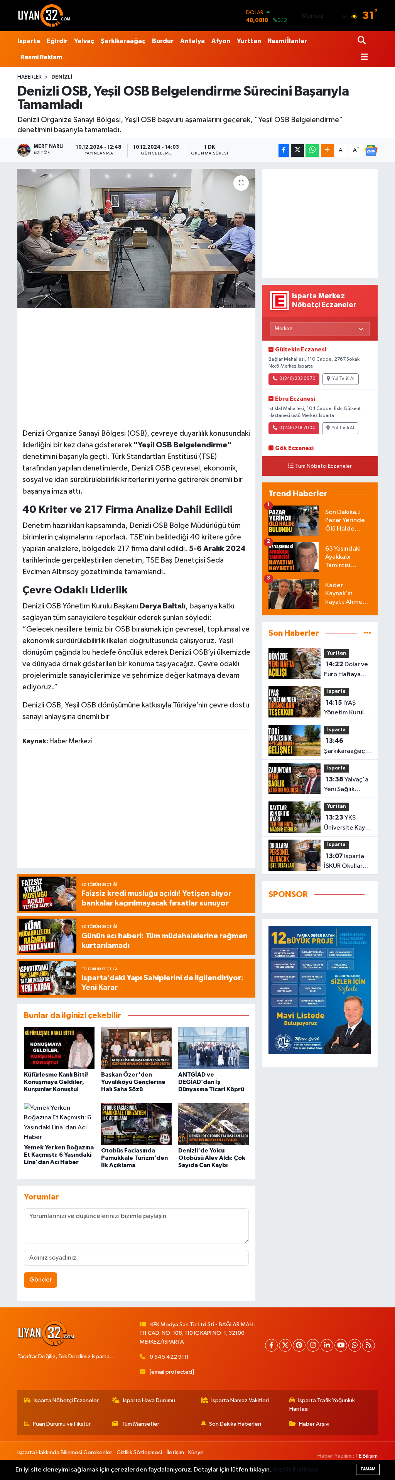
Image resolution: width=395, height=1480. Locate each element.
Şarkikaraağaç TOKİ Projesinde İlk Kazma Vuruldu (347, 746)
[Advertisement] (138, 367)
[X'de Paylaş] (297, 150)
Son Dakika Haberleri (235, 1424)
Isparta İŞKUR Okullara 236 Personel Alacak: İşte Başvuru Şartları (346, 862)
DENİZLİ (61, 77)
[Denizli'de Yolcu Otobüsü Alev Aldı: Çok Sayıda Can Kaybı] (213, 1124)
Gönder (40, 1280)
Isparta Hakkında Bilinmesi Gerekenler (64, 1452)
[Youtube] (340, 1345)
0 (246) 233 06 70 (297, 378)
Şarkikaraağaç (123, 41)
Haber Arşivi (314, 1424)
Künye (196, 1452)
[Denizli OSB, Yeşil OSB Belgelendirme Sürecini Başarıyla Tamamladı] (136, 238)
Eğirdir (57, 41)
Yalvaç (84, 41)
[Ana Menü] (363, 57)
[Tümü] (367, 633)
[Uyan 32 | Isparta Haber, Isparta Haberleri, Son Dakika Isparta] (44, 15)
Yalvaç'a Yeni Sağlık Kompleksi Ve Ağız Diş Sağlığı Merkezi (346, 785)
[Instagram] (313, 1345)
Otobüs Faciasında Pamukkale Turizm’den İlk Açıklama (134, 1157)
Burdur (163, 41)
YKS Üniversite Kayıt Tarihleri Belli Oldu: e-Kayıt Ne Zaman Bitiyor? (346, 823)
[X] (285, 1345)
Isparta (28, 41)
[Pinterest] (299, 1345)
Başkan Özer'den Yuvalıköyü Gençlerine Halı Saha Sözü (133, 1082)
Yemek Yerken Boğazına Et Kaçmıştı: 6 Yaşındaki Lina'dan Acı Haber (59, 1154)
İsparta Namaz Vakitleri (240, 1400)
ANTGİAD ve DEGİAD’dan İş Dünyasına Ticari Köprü (211, 1082)
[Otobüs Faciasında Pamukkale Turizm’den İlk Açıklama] (136, 1124)
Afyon (220, 41)
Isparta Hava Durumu (149, 1400)
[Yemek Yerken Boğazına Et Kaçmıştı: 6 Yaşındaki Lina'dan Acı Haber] (59, 1122)
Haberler (29, 77)
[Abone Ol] (371, 150)
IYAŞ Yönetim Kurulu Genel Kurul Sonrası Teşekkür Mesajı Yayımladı (347, 708)
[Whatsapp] (354, 1345)
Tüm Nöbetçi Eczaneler (323, 466)
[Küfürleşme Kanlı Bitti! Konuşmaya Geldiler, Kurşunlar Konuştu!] (59, 1048)
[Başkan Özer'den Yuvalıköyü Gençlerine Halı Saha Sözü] (136, 1048)
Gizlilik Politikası (295, 1470)
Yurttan (249, 41)
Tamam (367, 1469)
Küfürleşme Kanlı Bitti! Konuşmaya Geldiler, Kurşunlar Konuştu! (56, 1082)
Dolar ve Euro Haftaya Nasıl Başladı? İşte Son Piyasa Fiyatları (346, 670)
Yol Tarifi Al (343, 378)
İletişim (175, 1452)
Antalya (192, 41)
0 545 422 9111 (169, 1357)
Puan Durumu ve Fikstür (62, 1424)
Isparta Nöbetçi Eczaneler (66, 1400)
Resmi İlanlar (287, 41)
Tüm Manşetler (140, 1424)
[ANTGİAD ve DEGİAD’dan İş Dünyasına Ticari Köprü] (213, 1048)
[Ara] (362, 41)
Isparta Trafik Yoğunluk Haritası (322, 1405)
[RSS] (368, 1345)
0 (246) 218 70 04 (297, 428)
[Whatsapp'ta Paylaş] (312, 150)
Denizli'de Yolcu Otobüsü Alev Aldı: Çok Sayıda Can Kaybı (211, 1157)
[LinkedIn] (327, 1345)
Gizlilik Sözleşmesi (139, 1452)
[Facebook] (271, 1345)
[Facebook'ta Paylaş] (284, 150)
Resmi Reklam (41, 57)
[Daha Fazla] (327, 150)
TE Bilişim (366, 1456)
